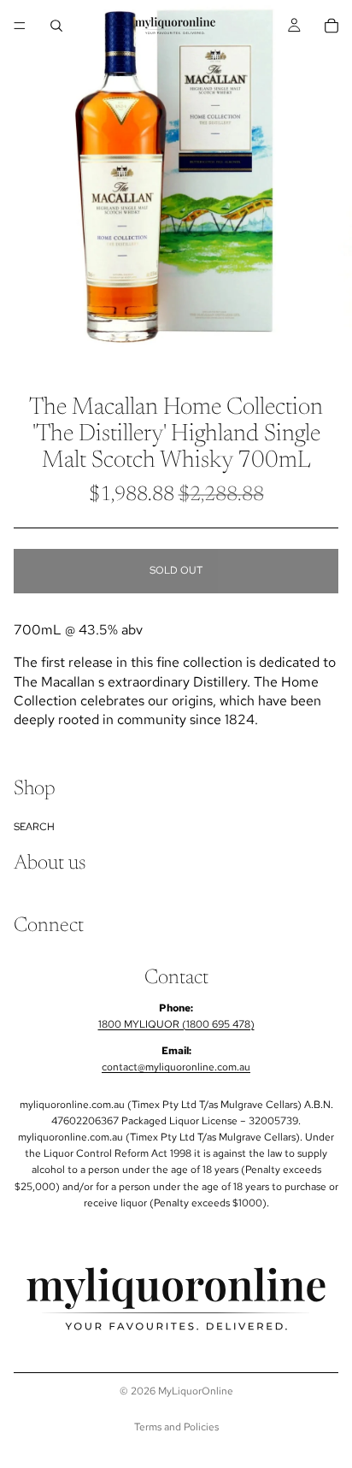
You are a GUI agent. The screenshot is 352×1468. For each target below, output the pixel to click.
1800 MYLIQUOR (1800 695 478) (176, 1024)
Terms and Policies (176, 1427)
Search (34, 827)
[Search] (56, 25)
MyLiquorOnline (195, 1391)
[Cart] (331, 25)
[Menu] (19, 25)
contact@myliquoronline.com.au (176, 1068)
